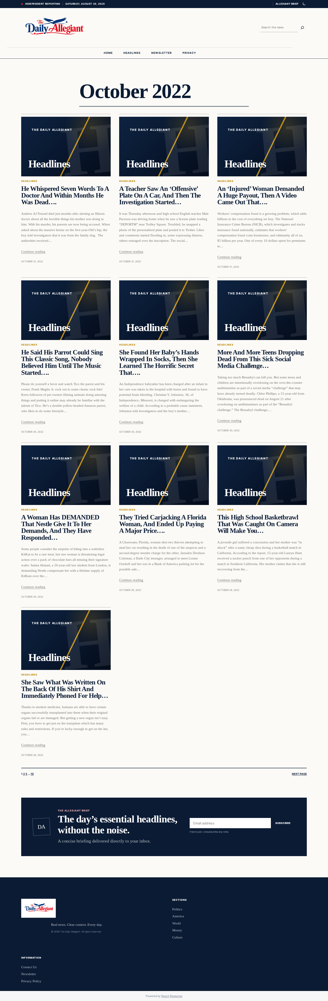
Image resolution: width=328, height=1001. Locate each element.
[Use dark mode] (304, 4)
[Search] (302, 27)
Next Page (299, 774)
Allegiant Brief (287, 3)
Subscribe (283, 823)
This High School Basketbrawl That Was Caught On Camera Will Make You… (257, 524)
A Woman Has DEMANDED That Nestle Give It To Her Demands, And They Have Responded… (60, 527)
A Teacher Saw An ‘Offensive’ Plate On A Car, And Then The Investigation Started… (160, 195)
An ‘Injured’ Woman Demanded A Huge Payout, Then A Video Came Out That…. (260, 195)
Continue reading (33, 251)
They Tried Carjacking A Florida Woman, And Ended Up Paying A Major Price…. (162, 524)
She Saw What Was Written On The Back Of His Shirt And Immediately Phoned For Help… (64, 689)
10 (32, 774)
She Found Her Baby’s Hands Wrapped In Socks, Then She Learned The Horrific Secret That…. (159, 362)
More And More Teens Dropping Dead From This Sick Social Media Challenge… (260, 359)
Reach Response (171, 996)
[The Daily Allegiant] (53, 28)
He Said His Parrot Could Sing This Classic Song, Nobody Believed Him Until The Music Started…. (62, 362)
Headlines (29, 181)
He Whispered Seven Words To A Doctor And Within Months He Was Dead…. (65, 195)
